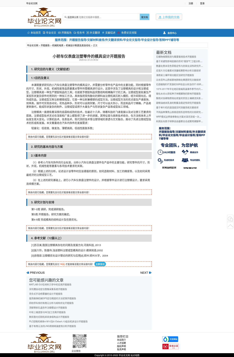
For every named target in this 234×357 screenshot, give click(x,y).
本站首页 (34, 32)
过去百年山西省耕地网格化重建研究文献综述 (178, 79)
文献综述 (108, 32)
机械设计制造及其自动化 (78, 45)
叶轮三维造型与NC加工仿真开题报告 (47, 312)
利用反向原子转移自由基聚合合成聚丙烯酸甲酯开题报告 (184, 121)
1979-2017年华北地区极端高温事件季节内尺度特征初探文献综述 (188, 88)
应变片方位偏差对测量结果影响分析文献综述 (178, 70)
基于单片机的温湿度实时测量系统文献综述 (177, 107)
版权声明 (121, 346)
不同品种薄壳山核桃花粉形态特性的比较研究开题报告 (183, 112)
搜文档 (144, 17)
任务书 (79, 32)
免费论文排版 (127, 32)
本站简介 (121, 339)
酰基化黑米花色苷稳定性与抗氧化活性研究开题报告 (181, 65)
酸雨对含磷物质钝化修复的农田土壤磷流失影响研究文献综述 (186, 98)
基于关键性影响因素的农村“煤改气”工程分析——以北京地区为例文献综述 (192, 61)
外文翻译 (93, 32)
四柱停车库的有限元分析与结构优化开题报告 (51, 302)
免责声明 (121, 349)
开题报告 (65, 32)
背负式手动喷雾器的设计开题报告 (46, 293)
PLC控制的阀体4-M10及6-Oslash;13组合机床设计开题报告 (58, 321)
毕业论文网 (32, 45)
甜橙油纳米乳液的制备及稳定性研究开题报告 (178, 102)
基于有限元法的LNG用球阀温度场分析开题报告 (52, 326)
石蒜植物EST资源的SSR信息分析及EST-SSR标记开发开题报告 (187, 84)
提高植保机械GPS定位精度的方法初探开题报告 (52, 298)
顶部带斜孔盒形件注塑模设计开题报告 (48, 307)
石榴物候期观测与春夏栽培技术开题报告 (176, 56)
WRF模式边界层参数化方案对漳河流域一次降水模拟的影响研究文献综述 (192, 116)
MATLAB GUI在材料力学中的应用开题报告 (50, 284)
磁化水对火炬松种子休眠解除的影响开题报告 (178, 93)
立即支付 (100, 264)
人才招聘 (121, 342)
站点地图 (135, 355)
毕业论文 (49, 32)
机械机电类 (57, 45)
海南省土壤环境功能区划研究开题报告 (175, 75)
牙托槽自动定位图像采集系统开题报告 (48, 289)
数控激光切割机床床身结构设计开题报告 (49, 316)
